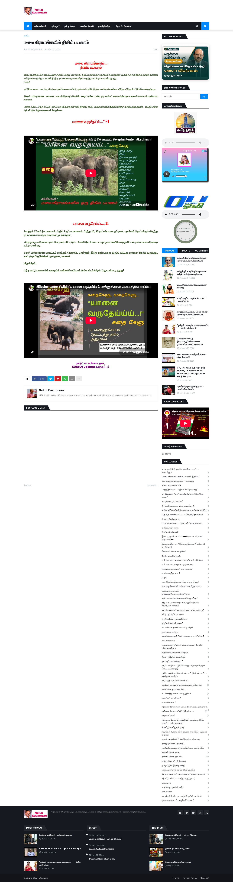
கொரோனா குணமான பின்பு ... (185, 689)
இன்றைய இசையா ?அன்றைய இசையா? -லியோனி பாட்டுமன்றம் (185, 545)
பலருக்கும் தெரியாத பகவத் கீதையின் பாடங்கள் (185, 796)
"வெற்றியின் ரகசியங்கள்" (185, 501)
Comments (201, 250)
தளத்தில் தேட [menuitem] (104, 26)
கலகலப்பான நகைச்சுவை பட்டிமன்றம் (185, 627)
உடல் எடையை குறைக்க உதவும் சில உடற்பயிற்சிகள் (185, 560)
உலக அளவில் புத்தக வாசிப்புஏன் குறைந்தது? (185, 581)
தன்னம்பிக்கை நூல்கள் (185, 756)
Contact (204, 877)
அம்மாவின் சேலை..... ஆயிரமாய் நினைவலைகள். (185, 523)
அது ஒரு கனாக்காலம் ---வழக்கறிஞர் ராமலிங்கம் (185, 514)
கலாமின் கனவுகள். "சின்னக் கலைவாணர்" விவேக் (185, 636)
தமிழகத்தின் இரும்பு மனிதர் (185, 765)
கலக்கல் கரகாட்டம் (185, 632)
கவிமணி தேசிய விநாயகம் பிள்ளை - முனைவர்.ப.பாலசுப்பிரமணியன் (192, 259)
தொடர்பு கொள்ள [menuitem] (123, 26)
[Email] (72, 378)
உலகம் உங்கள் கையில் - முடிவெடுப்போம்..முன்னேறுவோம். (185, 592)
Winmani (43, 877)
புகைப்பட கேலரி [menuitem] (87, 26)
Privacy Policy (190, 877)
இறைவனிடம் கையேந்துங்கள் (185, 551)
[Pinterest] (58, 378)
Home (176, 877)
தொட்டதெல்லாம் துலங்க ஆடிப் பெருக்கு (185, 769)
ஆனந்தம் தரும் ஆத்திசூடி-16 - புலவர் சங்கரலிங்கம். (190, 388)
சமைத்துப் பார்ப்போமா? (185, 698)
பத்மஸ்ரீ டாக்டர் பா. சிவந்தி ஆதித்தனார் (185, 778)
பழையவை (151, 485)
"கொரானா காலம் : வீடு (185, 485)
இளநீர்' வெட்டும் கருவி (185, 555)
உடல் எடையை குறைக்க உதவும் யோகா (185, 564)
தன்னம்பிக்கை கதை (185, 752)
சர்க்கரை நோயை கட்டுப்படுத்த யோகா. (184, 711)
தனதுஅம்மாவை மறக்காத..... (185, 743)
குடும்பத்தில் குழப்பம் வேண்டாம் (185, 680)
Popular (169, 250)
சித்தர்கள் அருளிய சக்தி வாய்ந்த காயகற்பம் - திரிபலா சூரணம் (185, 733)
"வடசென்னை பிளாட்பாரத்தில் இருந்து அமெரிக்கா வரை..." (185, 496)
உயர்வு (185, 577)
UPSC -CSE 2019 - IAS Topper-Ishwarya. (60, 848)
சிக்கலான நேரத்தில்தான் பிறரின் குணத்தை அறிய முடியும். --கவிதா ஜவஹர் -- (185, 721)
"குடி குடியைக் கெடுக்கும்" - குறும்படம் (185, 480)
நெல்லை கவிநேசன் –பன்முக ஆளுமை (55, 835)
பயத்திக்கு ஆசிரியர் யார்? (185, 787)
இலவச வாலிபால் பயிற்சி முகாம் (102, 858)
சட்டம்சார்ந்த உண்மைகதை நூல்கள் (185, 693)
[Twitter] (50, 378)
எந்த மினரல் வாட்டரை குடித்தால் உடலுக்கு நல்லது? (185, 610)
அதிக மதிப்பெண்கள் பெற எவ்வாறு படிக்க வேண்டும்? (185, 510)
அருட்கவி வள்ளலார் (185, 532)
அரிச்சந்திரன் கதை (185, 527)
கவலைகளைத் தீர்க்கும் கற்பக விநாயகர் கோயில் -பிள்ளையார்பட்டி (185, 646)
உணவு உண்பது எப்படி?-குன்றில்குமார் (185, 568)
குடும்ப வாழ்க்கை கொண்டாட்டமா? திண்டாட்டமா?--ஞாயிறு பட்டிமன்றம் (185, 675)
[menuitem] (28, 26)
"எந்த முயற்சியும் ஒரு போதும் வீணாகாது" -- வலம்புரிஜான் (185, 471)
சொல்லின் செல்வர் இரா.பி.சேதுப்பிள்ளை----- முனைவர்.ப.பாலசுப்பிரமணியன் (190, 341)
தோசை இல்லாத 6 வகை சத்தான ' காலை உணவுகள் (185, 774)
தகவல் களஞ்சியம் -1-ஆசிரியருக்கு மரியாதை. (185, 739)
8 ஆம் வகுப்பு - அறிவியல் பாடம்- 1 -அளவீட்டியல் (191, 300)
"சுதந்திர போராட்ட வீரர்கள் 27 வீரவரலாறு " (185, 489)
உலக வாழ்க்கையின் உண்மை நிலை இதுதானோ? (185, 586)
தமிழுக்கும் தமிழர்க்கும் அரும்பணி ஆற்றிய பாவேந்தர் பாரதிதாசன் (191, 273)
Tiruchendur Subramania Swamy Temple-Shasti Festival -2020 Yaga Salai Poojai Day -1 (191, 372)
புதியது (28, 485)
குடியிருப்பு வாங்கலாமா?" (185, 661)
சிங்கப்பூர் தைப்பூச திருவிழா (185, 727)
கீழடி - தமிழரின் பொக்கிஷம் (185, 656)
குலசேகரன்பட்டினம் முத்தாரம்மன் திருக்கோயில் (185, 684)
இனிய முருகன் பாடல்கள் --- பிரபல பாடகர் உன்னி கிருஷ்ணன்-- (185, 538)
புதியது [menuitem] (54, 26)
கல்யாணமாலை (185, 640)
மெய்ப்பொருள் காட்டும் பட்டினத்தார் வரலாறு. (192, 286)
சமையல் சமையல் (185, 702)
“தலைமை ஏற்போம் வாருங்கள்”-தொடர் (185, 800)
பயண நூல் (185, 782)
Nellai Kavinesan (51, 390)
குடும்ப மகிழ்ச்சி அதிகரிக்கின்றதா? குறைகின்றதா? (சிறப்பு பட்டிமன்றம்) (185, 667)
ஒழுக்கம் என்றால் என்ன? (185, 623)
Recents (185, 250)
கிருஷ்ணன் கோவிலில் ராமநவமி (185, 652)
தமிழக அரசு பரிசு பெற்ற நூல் (185, 761)
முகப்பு (26, 35)
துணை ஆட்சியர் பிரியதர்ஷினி (101, 848)
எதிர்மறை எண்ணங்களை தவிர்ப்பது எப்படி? (185, 598)
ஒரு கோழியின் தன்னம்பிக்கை (185, 618)
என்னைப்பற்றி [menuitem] (40, 26)
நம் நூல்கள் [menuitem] (70, 26)
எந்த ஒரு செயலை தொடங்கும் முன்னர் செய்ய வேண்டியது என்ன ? (185, 604)
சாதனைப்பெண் (185, 715)
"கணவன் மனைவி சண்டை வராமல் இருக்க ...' (185, 476)
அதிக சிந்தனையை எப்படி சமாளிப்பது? (185, 505)
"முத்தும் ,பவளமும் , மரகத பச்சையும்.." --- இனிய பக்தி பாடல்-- (193, 327)
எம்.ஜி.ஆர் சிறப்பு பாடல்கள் (185, 614)
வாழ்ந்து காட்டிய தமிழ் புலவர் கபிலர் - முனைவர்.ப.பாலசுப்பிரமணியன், (192, 313)
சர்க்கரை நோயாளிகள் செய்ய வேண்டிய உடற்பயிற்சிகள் (185, 707)
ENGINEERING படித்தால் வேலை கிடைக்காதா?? (191, 356)
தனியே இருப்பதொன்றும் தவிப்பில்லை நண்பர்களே (185, 747)
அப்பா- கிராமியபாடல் (185, 519)
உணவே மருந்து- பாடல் (185, 573)
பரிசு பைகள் (185, 791)
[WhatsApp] (65, 378)
